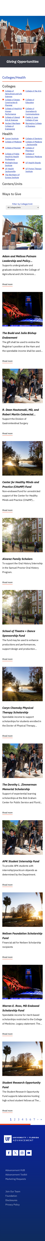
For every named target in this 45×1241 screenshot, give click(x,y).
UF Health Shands (33, 163)
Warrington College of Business (34, 124)
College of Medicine (13, 142)
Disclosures (11, 1200)
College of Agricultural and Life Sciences (13, 94)
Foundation (11, 1195)
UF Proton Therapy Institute (34, 170)
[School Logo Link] (21, 1139)
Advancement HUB (15, 1170)
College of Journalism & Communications (32, 111)
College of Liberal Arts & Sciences (12, 118)
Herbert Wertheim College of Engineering (12, 126)
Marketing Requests (15, 1178)
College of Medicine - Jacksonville (34, 143)
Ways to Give (11, 194)
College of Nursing (13, 148)
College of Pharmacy (30, 149)
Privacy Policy (12, 1204)
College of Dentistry (34, 138)
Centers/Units (12, 184)
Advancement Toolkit (16, 1174)
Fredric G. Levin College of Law (32, 118)
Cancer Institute (12, 138)
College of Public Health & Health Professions (12, 157)
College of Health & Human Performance (13, 111)
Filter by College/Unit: (22, 204)
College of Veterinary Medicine (34, 155)
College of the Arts (33, 91)
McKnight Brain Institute (11, 164)
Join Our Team (12, 1191)
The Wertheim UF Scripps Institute (12, 176)
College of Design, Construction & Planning (12, 102)
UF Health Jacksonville (10, 170)
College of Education (30, 101)
